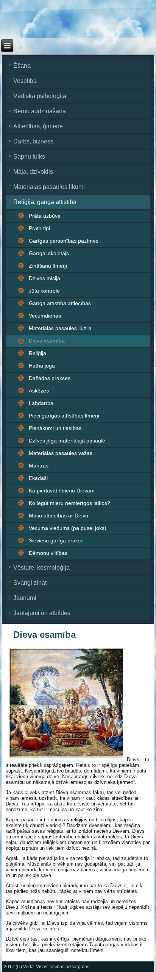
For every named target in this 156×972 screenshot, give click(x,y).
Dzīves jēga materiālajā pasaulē (67, 441)
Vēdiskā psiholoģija (39, 96)
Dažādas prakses (49, 378)
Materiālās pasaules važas (60, 453)
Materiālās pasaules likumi (49, 187)
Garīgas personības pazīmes (63, 241)
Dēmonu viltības (48, 553)
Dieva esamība (47, 341)
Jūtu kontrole (44, 291)
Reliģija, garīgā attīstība (44, 202)
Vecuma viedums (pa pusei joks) (67, 528)
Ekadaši (38, 478)
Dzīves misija (44, 278)
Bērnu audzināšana (39, 111)
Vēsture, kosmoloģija (41, 567)
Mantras (38, 466)
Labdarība (41, 403)
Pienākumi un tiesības (55, 428)
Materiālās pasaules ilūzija (60, 328)
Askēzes (39, 391)
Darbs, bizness (33, 141)
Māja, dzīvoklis (33, 171)
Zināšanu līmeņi (48, 266)
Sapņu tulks (29, 156)
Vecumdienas (45, 316)
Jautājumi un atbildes (41, 613)
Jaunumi (24, 598)
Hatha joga (42, 366)
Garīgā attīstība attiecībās (60, 303)
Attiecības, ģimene (38, 126)
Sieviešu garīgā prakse (56, 540)
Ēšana (22, 65)
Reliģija (37, 353)
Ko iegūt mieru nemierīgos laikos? (69, 503)
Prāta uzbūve (45, 216)
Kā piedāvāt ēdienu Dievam (62, 491)
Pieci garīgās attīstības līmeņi (64, 416)
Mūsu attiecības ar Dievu (58, 515)
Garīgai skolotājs (49, 253)
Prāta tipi (39, 228)
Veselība (25, 81)
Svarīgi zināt (30, 582)
